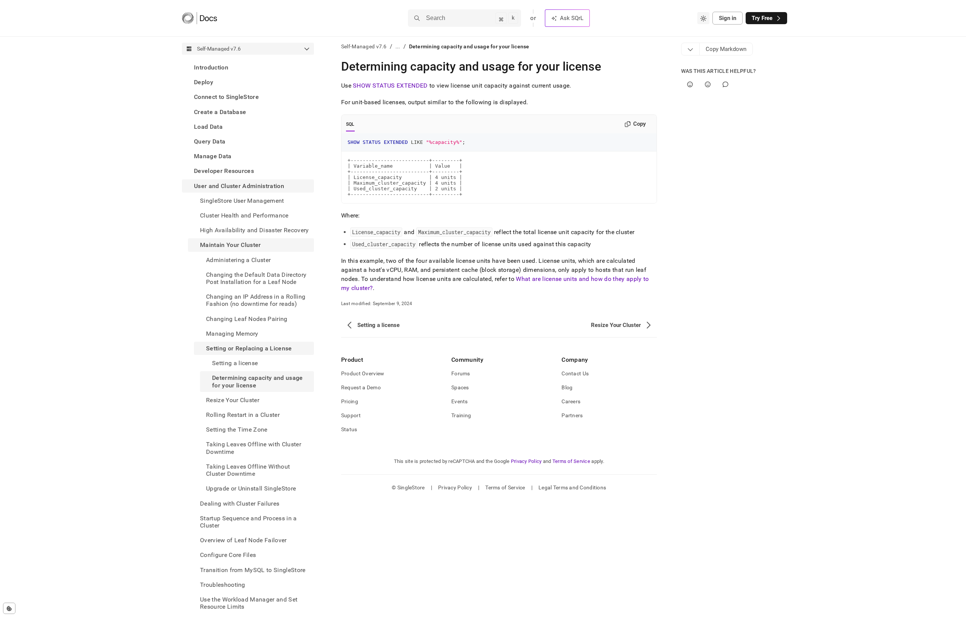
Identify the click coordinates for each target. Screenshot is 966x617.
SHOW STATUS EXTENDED (390, 85)
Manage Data (213, 156)
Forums (460, 373)
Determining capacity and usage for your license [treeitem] (257, 381)
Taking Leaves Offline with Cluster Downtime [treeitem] (253, 448)
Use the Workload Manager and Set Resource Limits (248, 603)
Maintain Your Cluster (230, 244)
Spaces (460, 387)
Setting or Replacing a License (249, 348)
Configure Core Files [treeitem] (228, 554)
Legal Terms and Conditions (572, 487)
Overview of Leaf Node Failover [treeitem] (243, 540)
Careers (570, 401)
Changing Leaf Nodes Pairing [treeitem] (247, 318)
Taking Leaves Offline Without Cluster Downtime (248, 470)
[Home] (199, 18)
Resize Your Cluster (232, 400)
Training (461, 415)
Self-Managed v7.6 (364, 46)
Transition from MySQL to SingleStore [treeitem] (253, 570)
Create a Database (220, 112)
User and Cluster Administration (239, 186)
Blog (566, 387)
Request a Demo (361, 387)
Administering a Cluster (238, 260)
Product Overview (362, 373)
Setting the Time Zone (237, 429)
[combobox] (703, 18)
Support (351, 415)
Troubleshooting (222, 584)
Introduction (211, 67)
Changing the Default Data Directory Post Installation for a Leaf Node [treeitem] (256, 278)
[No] (708, 84)
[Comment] (725, 84)
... (397, 46)
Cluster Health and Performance (244, 215)
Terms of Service (571, 461)
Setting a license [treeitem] (235, 363)
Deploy (203, 82)
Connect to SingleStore (226, 96)
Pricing (349, 401)
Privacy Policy (526, 461)
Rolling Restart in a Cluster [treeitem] (243, 414)
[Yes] (690, 84)
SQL (350, 124)
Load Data (208, 126)
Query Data (209, 141)
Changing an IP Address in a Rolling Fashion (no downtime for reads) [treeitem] (255, 300)
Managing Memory (232, 333)
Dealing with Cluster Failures (239, 503)
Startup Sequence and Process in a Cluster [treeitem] (248, 522)
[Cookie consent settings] (9, 608)
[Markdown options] (690, 49)
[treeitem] (248, 67)
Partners (572, 415)
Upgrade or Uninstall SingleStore (251, 488)
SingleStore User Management (242, 200)
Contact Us (575, 373)
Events (459, 401)
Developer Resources (224, 170)
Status (349, 429)
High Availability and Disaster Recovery (254, 230)
